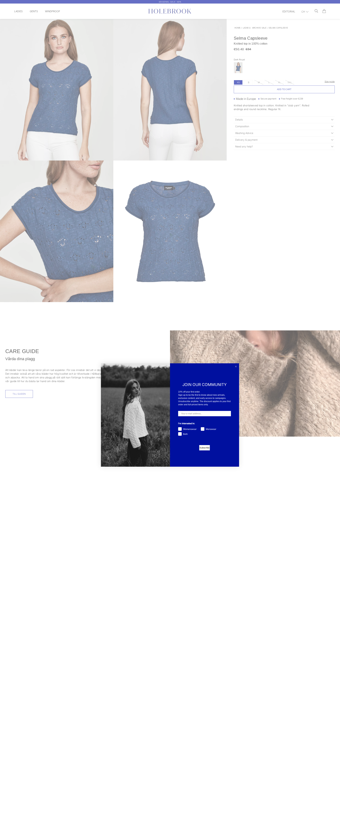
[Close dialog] (236, 366)
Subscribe (204, 447)
